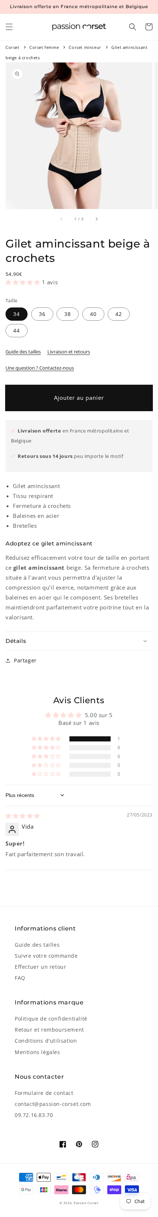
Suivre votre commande (46, 955)
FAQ (20, 977)
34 (16, 313)
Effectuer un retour (40, 966)
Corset (12, 47)
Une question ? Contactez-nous (40, 367)
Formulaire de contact (44, 1092)
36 (42, 313)
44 (16, 330)
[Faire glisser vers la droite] (96, 219)
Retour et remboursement (49, 1029)
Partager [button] (25, 660)
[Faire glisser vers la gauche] (62, 219)
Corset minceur (85, 47)
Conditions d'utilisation (46, 1040)
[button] (9, 27)
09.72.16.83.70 (34, 1114)
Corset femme (44, 47)
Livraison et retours (68, 351)
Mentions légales (37, 1052)
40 (93, 313)
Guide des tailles (23, 351)
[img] (23, 815)
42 (118, 313)
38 (67, 313)
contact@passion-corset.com (53, 1103)
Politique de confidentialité (51, 1018)
